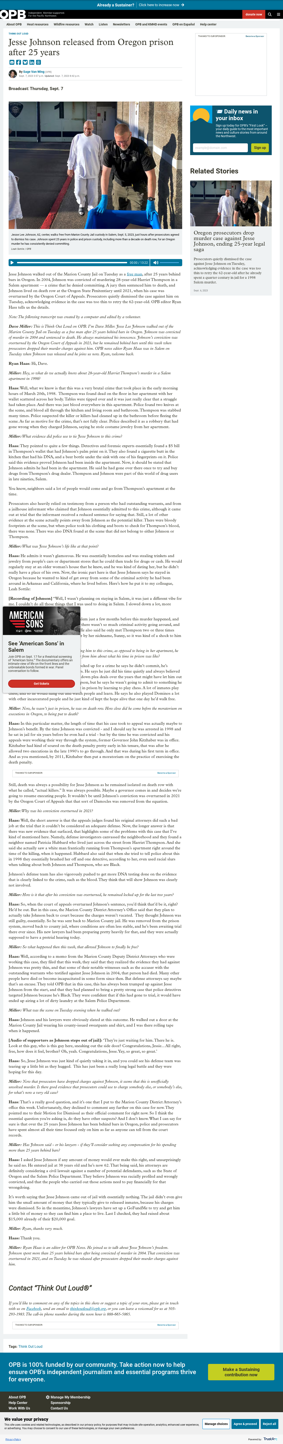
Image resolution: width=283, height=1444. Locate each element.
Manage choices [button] (216, 1424)
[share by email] (12, 62)
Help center (208, 24)
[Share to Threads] (38, 62)
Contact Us (59, 1408)
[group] (95, 262)
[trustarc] (270, 1439)
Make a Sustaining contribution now (241, 1372)
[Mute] (156, 262)
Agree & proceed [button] (245, 1424)
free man (134, 274)
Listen (103, 24)
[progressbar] (72, 262)
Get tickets (41, 684)
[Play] (12, 262)
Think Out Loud (18, 33)
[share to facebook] (18, 62)
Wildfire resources (66, 24)
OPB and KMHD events (151, 24)
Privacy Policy (13, 1439)
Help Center (18, 1403)
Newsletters (121, 24)
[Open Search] (269, 14)
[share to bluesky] (25, 62)
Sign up (260, 148)
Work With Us (19, 1408)
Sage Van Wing (33, 71)
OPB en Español (183, 24)
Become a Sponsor (166, 773)
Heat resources (37, 24)
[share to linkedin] (32, 62)
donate (254, 14)
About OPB (14, 24)
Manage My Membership (70, 1397)
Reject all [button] (269, 1424)
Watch (89, 24)
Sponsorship (61, 1403)
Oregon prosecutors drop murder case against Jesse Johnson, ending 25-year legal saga (229, 240)
